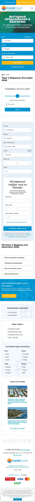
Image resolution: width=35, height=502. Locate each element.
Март (24, 367)
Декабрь (8, 367)
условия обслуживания (21, 491)
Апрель (25, 370)
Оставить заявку (9, 296)
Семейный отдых (14, 329)
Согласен (17, 499)
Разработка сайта (13, 475)
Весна (23, 364)
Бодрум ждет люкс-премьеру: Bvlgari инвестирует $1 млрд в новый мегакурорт (17, 422)
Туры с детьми (13, 337)
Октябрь (25, 357)
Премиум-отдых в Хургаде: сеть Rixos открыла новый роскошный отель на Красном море (17, 401)
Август (8, 360)
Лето (6, 351)
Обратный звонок (25, 450)
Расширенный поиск (17, 66)
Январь (8, 370)
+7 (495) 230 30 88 (9, 2)
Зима (6, 364)
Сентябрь (25, 354)
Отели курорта (12, 312)
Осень (23, 351)
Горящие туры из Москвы (16, 466)
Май (24, 373)
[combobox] (26, 36)
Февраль (8, 373)
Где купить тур (17, 455)
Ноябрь (25, 360)
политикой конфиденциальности (17, 497)
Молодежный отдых (15, 332)
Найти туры (17, 62)
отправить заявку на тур (17, 228)
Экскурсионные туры (15, 334)
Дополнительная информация (17, 222)
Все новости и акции (17, 428)
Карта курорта (12, 315)
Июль (7, 357)
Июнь (7, 354)
